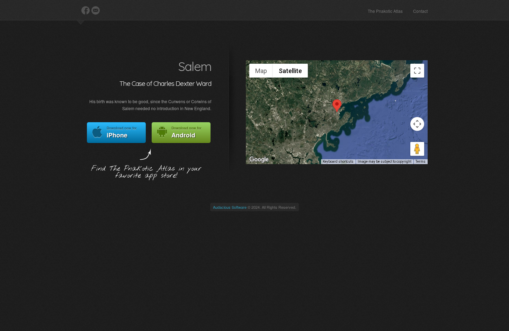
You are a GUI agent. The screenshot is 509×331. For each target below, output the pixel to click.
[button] (336, 105)
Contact (420, 11)
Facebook (85, 10)
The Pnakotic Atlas (385, 11)
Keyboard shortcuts (338, 161)
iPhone (122, 133)
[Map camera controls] (417, 124)
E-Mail (95, 10)
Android (186, 133)
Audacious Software (230, 207)
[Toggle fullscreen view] (417, 71)
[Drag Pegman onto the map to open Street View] (417, 149)
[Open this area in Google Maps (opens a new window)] (259, 159)
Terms (421, 161)
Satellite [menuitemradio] (290, 70)
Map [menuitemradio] (261, 70)
